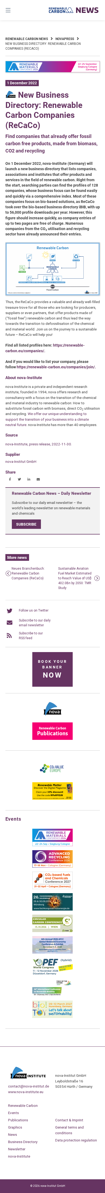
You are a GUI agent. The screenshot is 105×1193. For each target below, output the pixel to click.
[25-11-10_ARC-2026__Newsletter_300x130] (52, 866)
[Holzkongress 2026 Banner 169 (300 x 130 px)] (52, 909)
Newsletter (16, 1149)
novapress (64, 39)
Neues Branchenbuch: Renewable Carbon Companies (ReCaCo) (28, 573)
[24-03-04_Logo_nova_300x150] (52, 717)
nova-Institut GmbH (20, 461)
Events (13, 1113)
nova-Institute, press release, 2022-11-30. (38, 444)
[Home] (74, 10)
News (12, 1134)
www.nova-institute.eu (25, 1092)
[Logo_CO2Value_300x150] (52, 777)
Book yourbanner (52, 669)
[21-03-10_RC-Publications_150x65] (52, 739)
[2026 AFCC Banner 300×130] (52, 952)
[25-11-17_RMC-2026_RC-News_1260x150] (52, 71)
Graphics (15, 1127)
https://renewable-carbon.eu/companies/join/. (56, 367)
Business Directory (22, 1142)
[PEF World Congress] (52, 974)
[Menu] (14, 10)
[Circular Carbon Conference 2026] (52, 931)
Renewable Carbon (23, 1105)
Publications (18, 1120)
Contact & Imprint (69, 1120)
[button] (10, 479)
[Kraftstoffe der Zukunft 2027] (52, 995)
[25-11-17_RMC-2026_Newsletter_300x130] (52, 845)
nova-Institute (19, 1156)
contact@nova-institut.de (28, 1086)
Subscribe (26, 524)
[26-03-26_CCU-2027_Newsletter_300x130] (52, 888)
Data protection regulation (76, 1140)
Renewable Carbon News (26, 39)
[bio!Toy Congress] (52, 1017)
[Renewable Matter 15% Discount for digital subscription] (52, 799)
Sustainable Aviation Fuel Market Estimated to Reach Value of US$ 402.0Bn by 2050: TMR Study (75, 578)
